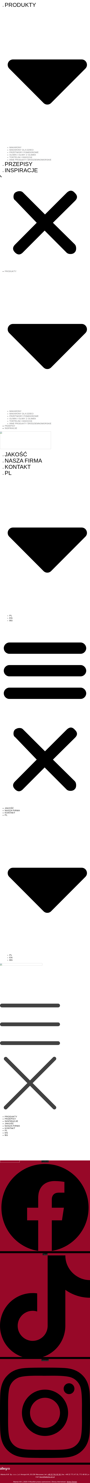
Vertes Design (72, 1482)
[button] (45, 221)
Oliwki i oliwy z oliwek (22, 155)
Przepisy (18, 164)
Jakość (16, 454)
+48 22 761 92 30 (54, 1474)
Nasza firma (23, 461)
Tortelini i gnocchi (20, 157)
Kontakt (18, 467)
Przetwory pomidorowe (24, 152)
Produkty (11, 1116)
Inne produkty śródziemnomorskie (30, 160)
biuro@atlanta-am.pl (47, 1477)
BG (11, 620)
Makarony (15, 147)
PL (10, 615)
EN (11, 618)
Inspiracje (21, 170)
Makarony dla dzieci (21, 150)
